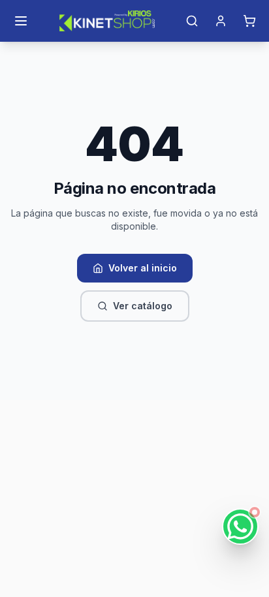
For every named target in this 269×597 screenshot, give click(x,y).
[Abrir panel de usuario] (220, 21)
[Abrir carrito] (249, 21)
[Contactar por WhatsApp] (240, 526)
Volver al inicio (142, 267)
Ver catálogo (142, 305)
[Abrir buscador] (192, 21)
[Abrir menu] (21, 21)
